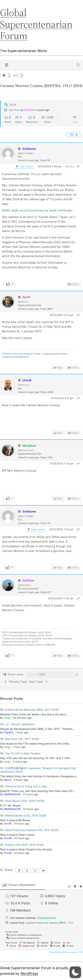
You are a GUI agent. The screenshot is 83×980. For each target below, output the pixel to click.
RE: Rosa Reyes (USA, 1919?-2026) (22, 800)
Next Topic (37, 681)
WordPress (29, 973)
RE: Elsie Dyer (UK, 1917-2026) (19, 739)
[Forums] (4, 75)
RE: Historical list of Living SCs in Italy (23, 786)
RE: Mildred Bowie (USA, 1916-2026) (23, 815)
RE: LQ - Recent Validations (17, 724)
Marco (7, 779)
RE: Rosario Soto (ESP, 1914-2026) (22, 844)
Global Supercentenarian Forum (36, 24)
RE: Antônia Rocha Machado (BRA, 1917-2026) (29, 709)
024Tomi (29, 109)
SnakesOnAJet (46, 917)
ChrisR (26, 380)
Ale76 (26, 297)
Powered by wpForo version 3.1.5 (66, 952)
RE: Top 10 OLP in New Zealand (20, 753)
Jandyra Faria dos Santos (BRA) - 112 (49, 922)
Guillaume (29, 148)
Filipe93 (8, 732)
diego (7, 717)
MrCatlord (29, 445)
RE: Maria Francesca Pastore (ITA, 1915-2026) (29, 830)
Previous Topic (17, 681)
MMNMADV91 (12, 794)
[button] (75, 972)
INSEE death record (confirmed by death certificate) (37, 210)
